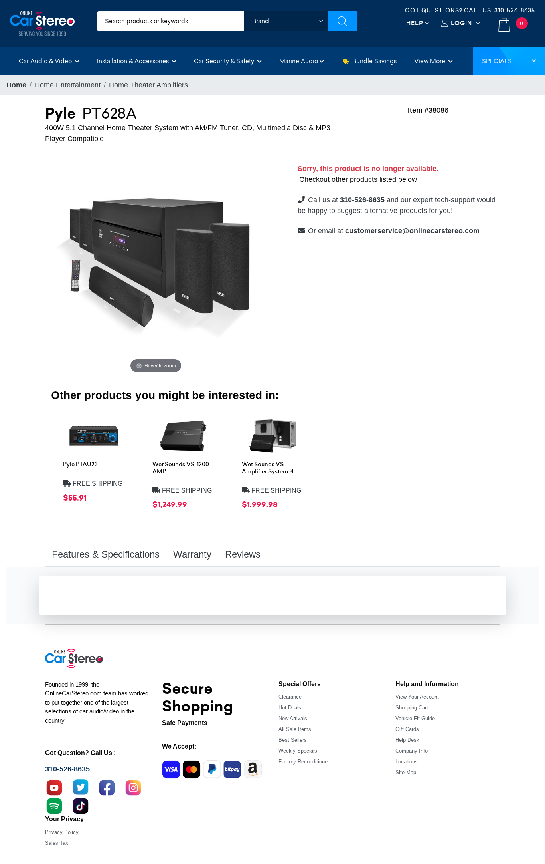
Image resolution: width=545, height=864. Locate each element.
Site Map (405, 772)
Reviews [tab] (243, 554)
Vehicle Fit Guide (415, 718)
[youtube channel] (54, 786)
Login (461, 23)
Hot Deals (289, 708)
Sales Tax (56, 843)
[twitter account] (80, 786)
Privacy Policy (62, 832)
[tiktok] (80, 805)
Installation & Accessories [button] (133, 61)
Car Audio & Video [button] (46, 61)
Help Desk (407, 740)
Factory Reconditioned (304, 762)
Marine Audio (298, 61)
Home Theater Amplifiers (148, 85)
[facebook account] (107, 786)
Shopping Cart (411, 708)
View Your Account (417, 697)
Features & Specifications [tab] (106, 554)
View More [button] (430, 61)
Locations (406, 762)
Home (16, 85)
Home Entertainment (68, 85)
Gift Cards (407, 729)
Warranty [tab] (192, 554)
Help (414, 23)
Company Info (411, 751)
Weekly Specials (297, 751)
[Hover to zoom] (156, 264)
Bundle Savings (374, 61)
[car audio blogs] (54, 805)
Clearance (290, 697)
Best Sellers (292, 740)
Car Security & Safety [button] (225, 61)
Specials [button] (497, 61)
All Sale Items (294, 729)
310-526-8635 (514, 10)
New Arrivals (292, 718)
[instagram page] (133, 786)
